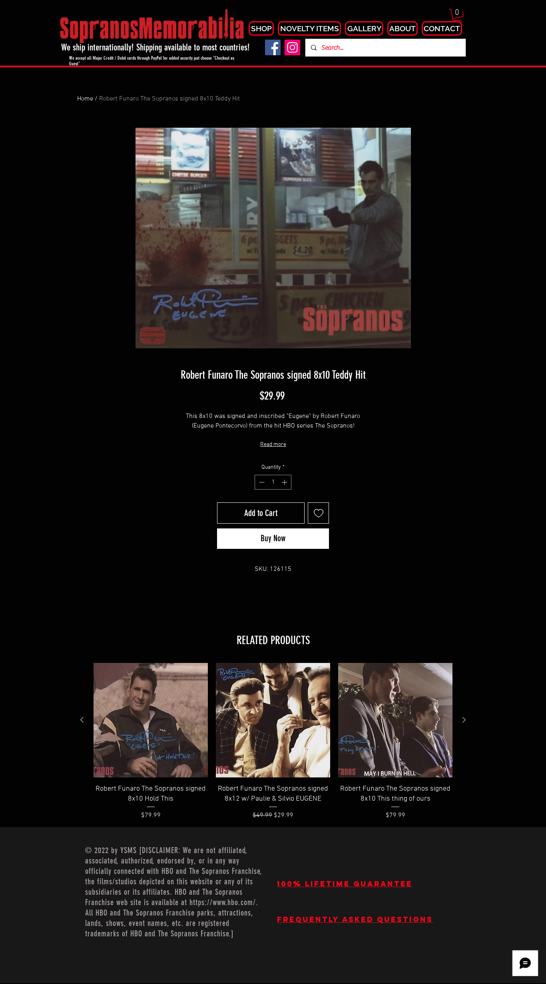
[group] (273, 741)
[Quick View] (151, 720)
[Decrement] (261, 482)
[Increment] (285, 482)
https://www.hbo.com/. (223, 902)
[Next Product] (464, 720)
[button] (457, 16)
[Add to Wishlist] (318, 513)
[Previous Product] (82, 720)
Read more (273, 444)
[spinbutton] (273, 482)
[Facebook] (273, 47)
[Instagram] (292, 47)
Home (85, 99)
